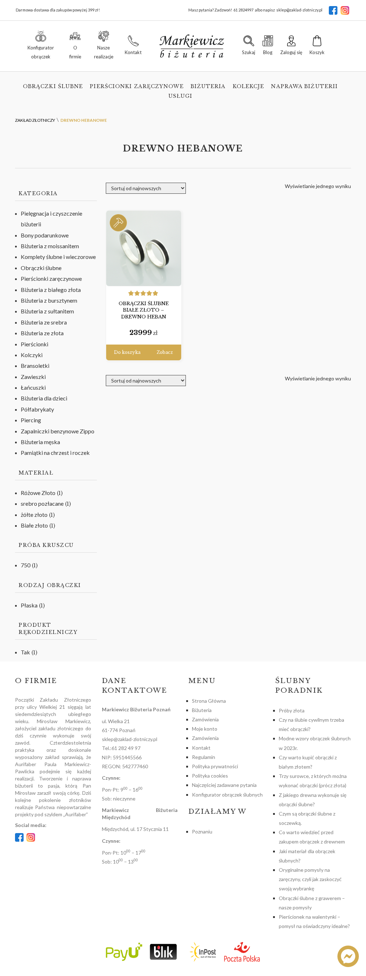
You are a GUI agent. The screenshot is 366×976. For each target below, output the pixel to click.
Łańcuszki (33, 387)
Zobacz (165, 352)
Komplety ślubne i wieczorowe (58, 256)
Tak (25, 652)
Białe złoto (34, 525)
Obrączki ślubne (53, 86)
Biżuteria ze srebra (44, 322)
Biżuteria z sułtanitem (47, 311)
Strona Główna (209, 701)
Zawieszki (33, 376)
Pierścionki (34, 344)
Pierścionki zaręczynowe (136, 86)
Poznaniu (202, 831)
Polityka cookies (210, 776)
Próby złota (292, 710)
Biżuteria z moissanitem (50, 245)
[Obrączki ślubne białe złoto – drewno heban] (143, 248)
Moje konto (204, 729)
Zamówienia (205, 719)
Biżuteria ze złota (42, 333)
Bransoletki (35, 365)
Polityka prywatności (215, 766)
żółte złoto (34, 514)
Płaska (29, 605)
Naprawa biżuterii (304, 86)
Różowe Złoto (38, 492)
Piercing (31, 420)
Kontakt (201, 748)
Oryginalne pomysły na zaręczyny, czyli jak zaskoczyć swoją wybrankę (310, 879)
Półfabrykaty (37, 409)
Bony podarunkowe (45, 235)
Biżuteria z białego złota (51, 289)
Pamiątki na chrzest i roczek (55, 452)
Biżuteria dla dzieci (44, 398)
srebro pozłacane (42, 503)
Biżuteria (208, 86)
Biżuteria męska (40, 441)
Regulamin (203, 757)
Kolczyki (32, 354)
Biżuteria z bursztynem (49, 300)
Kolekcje (248, 86)
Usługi (180, 96)
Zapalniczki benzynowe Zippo (57, 431)
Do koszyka (127, 352)
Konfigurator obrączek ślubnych (227, 795)
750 (25, 565)
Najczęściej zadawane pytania (224, 785)
